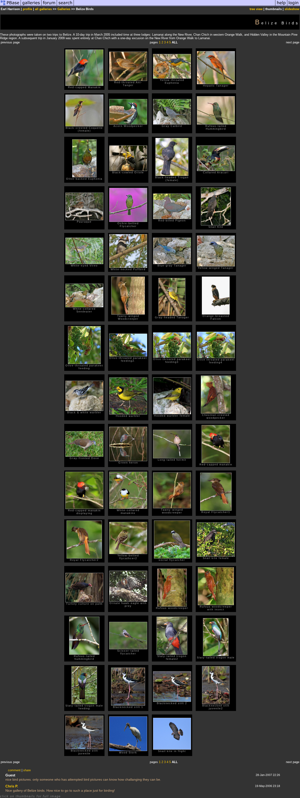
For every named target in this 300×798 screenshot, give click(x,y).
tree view (256, 9)
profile (27, 9)
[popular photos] (174, 5)
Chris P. (11, 786)
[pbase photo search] (65, 5)
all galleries (43, 9)
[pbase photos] (10, 5)
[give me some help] (281, 5)
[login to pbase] (293, 5)
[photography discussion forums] (49, 5)
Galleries (63, 9)
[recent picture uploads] (31, 5)
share (27, 770)
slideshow (292, 9)
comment (14, 770)
